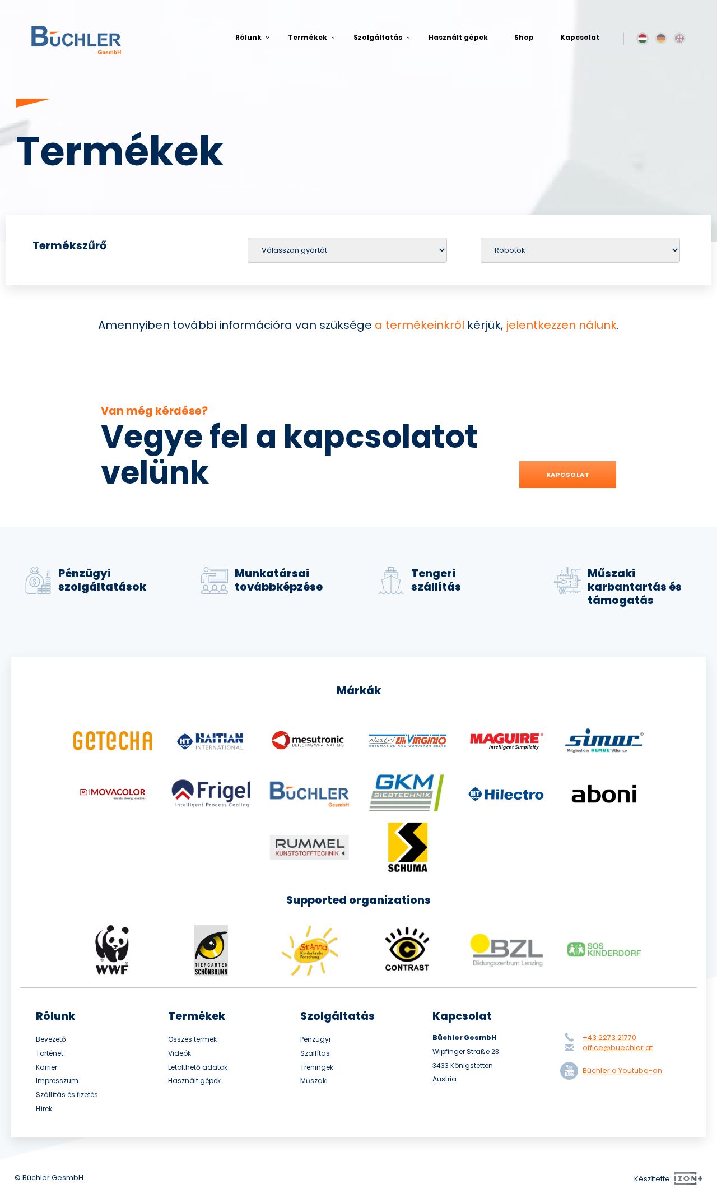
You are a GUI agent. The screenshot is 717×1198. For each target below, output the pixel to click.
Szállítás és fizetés (67, 1095)
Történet (49, 1053)
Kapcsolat (579, 37)
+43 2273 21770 (609, 1037)
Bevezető (51, 1039)
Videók (179, 1053)
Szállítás (315, 1053)
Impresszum (57, 1081)
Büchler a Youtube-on (622, 1070)
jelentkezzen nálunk (561, 325)
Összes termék (192, 1039)
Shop (524, 37)
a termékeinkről (419, 325)
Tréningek (316, 1067)
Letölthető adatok (197, 1067)
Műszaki (314, 1081)
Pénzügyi (315, 1039)
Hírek (44, 1109)
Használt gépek (458, 37)
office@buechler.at (618, 1047)
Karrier (46, 1067)
